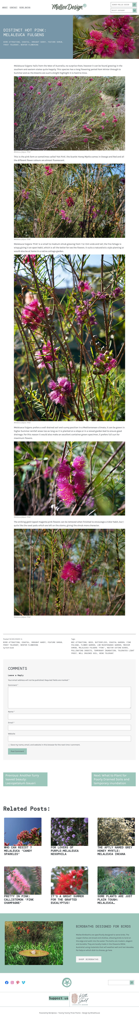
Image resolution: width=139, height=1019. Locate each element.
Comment (13, 685)
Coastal (26, 42)
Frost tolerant (11, 45)
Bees (91, 642)
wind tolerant (106, 653)
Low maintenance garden (109, 645)
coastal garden (116, 642)
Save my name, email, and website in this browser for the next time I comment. (45, 745)
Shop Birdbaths (88, 959)
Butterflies (101, 642)
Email (11, 723)
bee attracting (78, 642)
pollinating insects (81, 650)
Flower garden (88, 645)
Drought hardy (39, 42)
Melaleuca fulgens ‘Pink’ (92, 648)
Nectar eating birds (117, 648)
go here (109, 950)
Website (11, 734)
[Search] (134, 5)
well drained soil (88, 653)
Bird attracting (11, 42)
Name (11, 712)
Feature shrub (55, 42)
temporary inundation (105, 650)
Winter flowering (29, 45)
